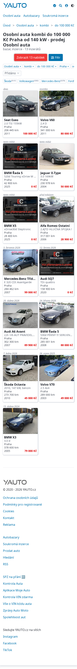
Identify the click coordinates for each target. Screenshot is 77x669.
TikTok (7, 650)
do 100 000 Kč (64, 25)
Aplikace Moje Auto (16, 590)
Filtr (57, 57)
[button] (30, 57)
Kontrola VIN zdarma (18, 597)
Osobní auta (11, 16)
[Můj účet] (67, 5)
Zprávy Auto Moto (15, 610)
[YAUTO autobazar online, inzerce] (14, 5)
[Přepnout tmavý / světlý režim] (72, 5)
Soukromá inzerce (55, 16)
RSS (5, 564)
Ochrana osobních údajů (20, 498)
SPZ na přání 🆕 (14, 577)
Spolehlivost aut (14, 617)
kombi (44, 25)
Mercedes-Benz (53, 81)
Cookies (8, 511)
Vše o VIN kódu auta (17, 604)
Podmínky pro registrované (22, 504)
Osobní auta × (12, 66)
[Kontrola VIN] (55, 5)
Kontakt (8, 518)
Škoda (10, 81)
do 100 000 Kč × (46, 66)
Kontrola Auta (13, 584)
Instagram (10, 636)
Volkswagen (28, 81)
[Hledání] (61, 5)
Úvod (6, 25)
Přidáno (10, 73)
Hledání (8, 557)
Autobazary (31, 16)
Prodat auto (11, 551)
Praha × (64, 66)
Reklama (9, 525)
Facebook (10, 643)
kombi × (29, 66)
